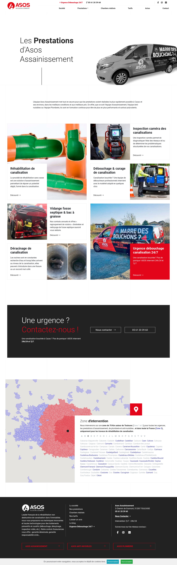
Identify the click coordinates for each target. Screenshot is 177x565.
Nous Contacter (122, 516)
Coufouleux (85, 472)
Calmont (100, 444)
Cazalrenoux (91, 464)
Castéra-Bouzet (157, 458)
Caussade (134, 461)
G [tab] (100, 436)
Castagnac (84, 452)
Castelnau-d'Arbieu (126, 455)
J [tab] (109, 436)
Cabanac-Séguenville (89, 441)
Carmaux (158, 449)
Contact (166, 8)
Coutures (104, 472)
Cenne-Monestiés (135, 464)
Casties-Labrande (120, 458)
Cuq (155, 472)
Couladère (95, 472)
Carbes (112, 449)
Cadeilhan (119, 441)
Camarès (108, 444)
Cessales (147, 464)
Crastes (116, 472)
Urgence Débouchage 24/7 (71, 2)
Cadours (137, 441)
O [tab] (122, 436)
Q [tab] (128, 436)
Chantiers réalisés (108, 8)
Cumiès (142, 472)
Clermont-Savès (121, 467)
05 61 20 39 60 (94, 2)
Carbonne (119, 449)
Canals (111, 446)
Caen (144, 441)
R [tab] (132, 436)
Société (62, 8)
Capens (159, 446)
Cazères (124, 464)
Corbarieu (105, 470)
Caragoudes (94, 449)
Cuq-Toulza (85, 475)
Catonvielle (109, 461)
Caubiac (118, 461)
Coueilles (152, 470)
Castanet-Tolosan (97, 452)
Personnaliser (113, 562)
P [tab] (125, 436)
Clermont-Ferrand (87, 467)
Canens (118, 446)
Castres (146, 458)
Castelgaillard (112, 452)
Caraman (104, 449)
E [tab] (94, 436)
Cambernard (118, 444)
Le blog (72, 523)
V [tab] (144, 436)
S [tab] (135, 436)
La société (73, 505)
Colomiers (156, 467)
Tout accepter (126, 562)
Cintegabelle (157, 464)
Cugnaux (134, 472)
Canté (143, 446)
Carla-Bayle (141, 449)
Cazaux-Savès (114, 464)
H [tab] (103, 436)
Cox (110, 472)
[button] (68, 431)
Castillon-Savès (135, 458)
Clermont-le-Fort (136, 467)
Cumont (149, 472)
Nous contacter (104, 329)
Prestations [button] (82, 8)
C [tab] (88, 436)
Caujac (126, 461)
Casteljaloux (135, 452)
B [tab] (85, 436)
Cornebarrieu (132, 470)
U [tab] (141, 436)
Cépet (93, 475)
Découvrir (14, 195)
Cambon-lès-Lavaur (141, 444)
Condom (96, 470)
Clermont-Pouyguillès (105, 467)
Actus (147, 8)
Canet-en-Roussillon (131, 446)
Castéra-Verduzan (87, 461)
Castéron (100, 461)
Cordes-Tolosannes (118, 470)
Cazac (82, 464)
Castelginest (124, 452)
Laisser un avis (75, 519)
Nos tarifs (73, 516)
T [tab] (138, 436)
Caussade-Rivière (146, 461)
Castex (109, 458)
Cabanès (102, 441)
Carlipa (150, 449)
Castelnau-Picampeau (108, 455)
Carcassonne (130, 449)
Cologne (147, 467)
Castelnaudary (86, 458)
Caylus (158, 461)
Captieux (84, 449)
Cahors (150, 441)
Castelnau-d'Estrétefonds (145, 455)
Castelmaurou (148, 452)
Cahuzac (158, 441)
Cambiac (128, 444)
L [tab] (112, 436)
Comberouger (86, 470)
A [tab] (81, 436)
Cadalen (110, 441)
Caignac (92, 444)
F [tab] (97, 436)
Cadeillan (129, 441)
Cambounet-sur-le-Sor (89, 446)
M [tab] (116, 436)
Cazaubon (102, 464)
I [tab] (106, 436)
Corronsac (143, 470)
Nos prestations (76, 509)
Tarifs (130, 8)
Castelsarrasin (99, 458)
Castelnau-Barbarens (89, 455)
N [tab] (119, 436)
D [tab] (91, 436)
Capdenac (150, 446)
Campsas (103, 446)
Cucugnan (125, 472)
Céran (99, 475)
